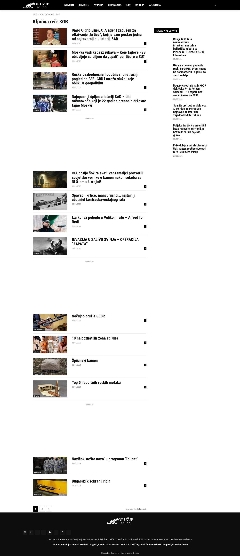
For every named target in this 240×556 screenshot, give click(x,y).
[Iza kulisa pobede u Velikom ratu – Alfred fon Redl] (50, 223)
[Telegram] (50, 532)
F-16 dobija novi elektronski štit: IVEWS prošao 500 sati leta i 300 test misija (190, 149)
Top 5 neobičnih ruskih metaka (96, 382)
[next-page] (49, 509)
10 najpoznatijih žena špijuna (95, 338)
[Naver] (43, 532)
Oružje (36, 396)
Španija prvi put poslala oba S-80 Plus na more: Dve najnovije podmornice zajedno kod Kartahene (190, 110)
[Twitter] (25, 532)
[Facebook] (62, 532)
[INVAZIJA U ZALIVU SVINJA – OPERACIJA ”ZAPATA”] (50, 245)
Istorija (36, 110)
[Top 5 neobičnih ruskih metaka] (50, 388)
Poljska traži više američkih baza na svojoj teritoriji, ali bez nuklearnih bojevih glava (190, 130)
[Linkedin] (31, 532)
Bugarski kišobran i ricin (91, 481)
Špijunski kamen (85, 360)
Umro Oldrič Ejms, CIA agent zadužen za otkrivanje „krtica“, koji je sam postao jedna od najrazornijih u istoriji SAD (107, 34)
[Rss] (37, 532)
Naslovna (37, 14)
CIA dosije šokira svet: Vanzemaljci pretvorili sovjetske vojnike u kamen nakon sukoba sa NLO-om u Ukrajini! (107, 177)
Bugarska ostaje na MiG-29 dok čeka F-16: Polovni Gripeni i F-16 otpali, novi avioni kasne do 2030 (189, 90)
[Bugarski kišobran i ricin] (50, 487)
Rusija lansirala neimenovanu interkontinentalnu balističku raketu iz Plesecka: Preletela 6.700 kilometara (188, 47)
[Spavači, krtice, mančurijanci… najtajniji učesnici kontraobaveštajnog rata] (50, 201)
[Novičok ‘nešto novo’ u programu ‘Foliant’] (50, 465)
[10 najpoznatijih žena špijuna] (50, 344)
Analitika (37, 88)
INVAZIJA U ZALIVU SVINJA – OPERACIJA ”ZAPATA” (105, 241)
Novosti (37, 44)
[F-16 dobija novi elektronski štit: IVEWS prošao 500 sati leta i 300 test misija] (162, 149)
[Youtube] (56, 532)
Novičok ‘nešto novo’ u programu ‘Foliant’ (105, 459)
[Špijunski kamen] (50, 366)
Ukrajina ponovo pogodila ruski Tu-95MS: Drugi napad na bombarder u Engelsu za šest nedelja (189, 70)
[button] (214, 5)
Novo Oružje (39, 329)
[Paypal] (68, 532)
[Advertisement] (89, 143)
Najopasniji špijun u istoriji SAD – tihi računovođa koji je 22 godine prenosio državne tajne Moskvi (109, 101)
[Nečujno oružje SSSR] (50, 322)
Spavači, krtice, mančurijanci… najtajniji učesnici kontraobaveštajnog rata (103, 197)
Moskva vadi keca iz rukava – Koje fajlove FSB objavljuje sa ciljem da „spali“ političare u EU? (109, 54)
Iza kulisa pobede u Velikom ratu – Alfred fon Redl (108, 219)
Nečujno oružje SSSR (88, 316)
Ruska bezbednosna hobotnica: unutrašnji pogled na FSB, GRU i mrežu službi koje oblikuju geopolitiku (105, 78)
